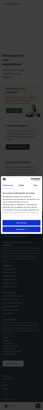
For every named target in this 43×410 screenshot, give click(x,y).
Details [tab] (21, 185)
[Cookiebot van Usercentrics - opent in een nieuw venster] (30, 179)
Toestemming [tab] (8, 185)
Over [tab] (35, 185)
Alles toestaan (21, 223)
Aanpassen (20, 229)
